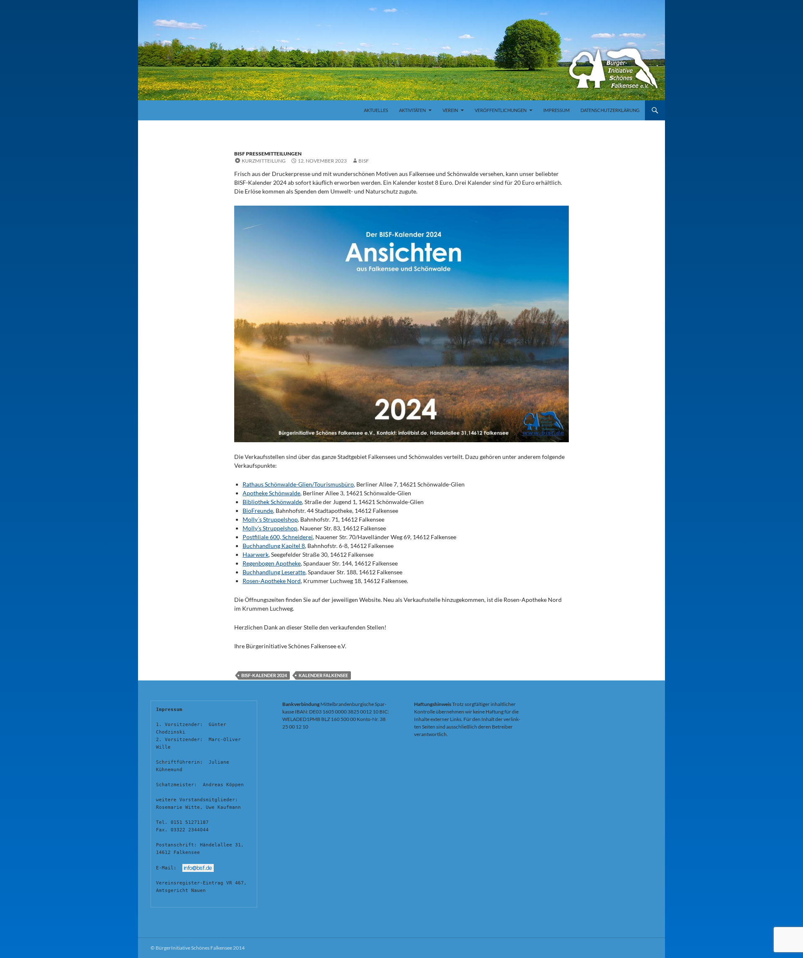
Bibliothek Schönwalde (272, 501)
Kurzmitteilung (264, 161)
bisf (363, 161)
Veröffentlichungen (501, 110)
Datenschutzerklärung (610, 110)
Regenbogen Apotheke (272, 563)
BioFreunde (258, 510)
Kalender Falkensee (323, 675)
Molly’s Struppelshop (270, 528)
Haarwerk (256, 554)
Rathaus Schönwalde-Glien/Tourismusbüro (298, 484)
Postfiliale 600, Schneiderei (278, 536)
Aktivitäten (412, 110)
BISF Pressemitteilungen (268, 153)
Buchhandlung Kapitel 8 (274, 545)
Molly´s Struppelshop (270, 519)
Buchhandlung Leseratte (274, 572)
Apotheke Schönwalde (271, 493)
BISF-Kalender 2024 (264, 675)
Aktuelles (376, 110)
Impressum (556, 110)
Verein (450, 110)
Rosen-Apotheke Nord (272, 580)
